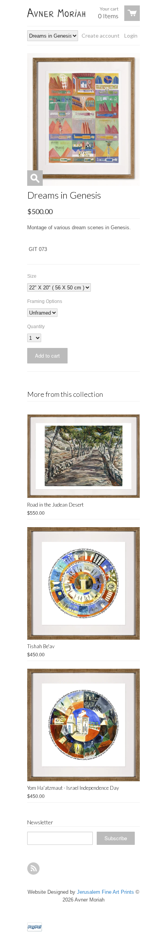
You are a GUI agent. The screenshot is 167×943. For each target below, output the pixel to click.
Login (130, 35)
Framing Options (44, 301)
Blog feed (33, 868)
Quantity (36, 326)
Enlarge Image (35, 178)
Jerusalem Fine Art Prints (105, 892)
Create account (101, 35)
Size (32, 276)
